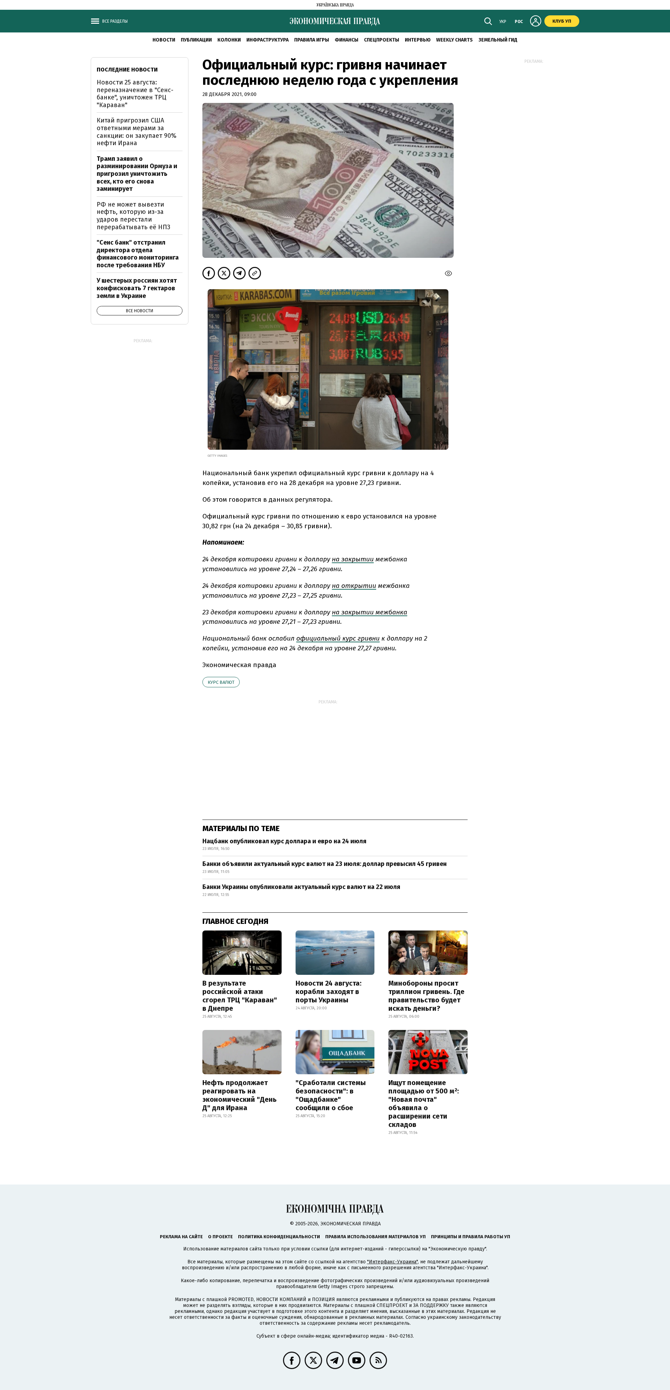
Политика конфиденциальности (279, 1236)
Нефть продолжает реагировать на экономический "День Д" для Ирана (239, 1095)
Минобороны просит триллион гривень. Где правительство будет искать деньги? (426, 995)
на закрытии (353, 559)
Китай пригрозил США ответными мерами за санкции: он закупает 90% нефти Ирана (137, 132)
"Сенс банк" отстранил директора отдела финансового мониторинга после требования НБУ (138, 254)
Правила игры (311, 40)
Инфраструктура (267, 40)
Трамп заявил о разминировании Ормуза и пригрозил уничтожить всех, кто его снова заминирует (137, 174)
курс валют (221, 682)
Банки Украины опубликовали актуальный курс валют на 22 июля (301, 887)
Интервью (418, 40)
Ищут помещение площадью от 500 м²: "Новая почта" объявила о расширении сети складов (423, 1103)
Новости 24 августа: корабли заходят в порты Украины (329, 991)
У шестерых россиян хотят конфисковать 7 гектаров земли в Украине (137, 288)
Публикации (196, 40)
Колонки (229, 40)
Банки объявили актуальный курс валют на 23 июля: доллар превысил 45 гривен (324, 864)
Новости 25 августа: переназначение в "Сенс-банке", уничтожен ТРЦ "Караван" (135, 94)
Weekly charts (454, 40)
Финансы (346, 40)
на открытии (354, 586)
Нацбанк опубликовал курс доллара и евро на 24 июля (284, 841)
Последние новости (127, 69)
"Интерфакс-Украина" (392, 1262)
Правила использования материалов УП (375, 1236)
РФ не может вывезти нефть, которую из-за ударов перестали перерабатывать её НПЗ (133, 216)
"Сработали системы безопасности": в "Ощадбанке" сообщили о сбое (331, 1095)
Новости (163, 40)
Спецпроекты (381, 40)
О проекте (220, 1236)
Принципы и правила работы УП (470, 1236)
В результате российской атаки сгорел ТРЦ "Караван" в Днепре (239, 995)
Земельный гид (498, 40)
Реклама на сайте (181, 1236)
